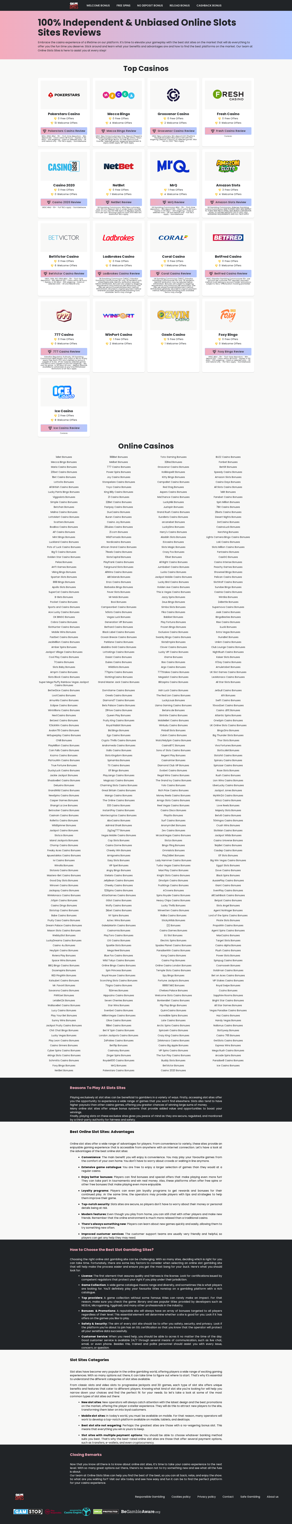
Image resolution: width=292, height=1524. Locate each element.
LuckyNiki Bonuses (173, 502)
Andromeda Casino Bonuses (118, 745)
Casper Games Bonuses (64, 800)
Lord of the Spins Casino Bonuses (228, 915)
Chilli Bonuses (64, 740)
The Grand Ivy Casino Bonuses (173, 780)
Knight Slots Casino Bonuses (173, 875)
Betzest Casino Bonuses (64, 720)
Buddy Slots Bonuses (173, 1060)
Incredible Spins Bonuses (173, 1015)
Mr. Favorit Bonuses (64, 985)
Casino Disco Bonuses (173, 810)
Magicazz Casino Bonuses (119, 780)
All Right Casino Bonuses (173, 562)
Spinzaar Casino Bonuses (228, 765)
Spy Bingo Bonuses (173, 975)
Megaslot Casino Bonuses (173, 677)
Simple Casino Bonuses (64, 502)
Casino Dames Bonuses (173, 930)
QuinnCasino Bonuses (173, 1010)
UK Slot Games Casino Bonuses (228, 672)
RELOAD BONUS (180, 5)
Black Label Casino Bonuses (119, 632)
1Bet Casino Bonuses (64, 477)
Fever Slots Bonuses (118, 592)
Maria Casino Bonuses (64, 467)
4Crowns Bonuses (173, 890)
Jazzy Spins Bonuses (173, 597)
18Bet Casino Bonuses (118, 1025)
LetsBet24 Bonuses (64, 1000)
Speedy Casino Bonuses (228, 472)
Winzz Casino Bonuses (228, 800)
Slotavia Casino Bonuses (64, 870)
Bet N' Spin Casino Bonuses (118, 1030)
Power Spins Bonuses (118, 472)
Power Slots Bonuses (228, 955)
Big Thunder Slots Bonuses (228, 735)
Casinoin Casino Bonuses (64, 815)
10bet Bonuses (173, 557)
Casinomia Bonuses (118, 930)
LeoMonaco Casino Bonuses (228, 677)
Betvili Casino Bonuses (228, 815)
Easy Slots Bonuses (119, 860)
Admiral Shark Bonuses (118, 825)
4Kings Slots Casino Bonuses (64, 1055)
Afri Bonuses (228, 695)
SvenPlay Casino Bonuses (228, 890)
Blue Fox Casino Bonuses (118, 955)
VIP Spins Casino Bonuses (173, 1050)
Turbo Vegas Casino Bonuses (173, 865)
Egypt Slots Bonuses (228, 865)
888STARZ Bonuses (173, 985)
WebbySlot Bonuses (64, 935)
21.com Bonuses (118, 532)
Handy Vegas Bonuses (228, 1020)
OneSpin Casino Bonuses (228, 720)
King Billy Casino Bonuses (118, 492)
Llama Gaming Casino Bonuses (173, 705)
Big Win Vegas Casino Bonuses (228, 860)
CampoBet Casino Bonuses (173, 482)
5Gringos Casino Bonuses (228, 820)
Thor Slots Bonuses (228, 740)
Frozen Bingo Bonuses (173, 627)
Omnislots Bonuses (173, 850)
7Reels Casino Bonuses (118, 552)
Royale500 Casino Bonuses (118, 1060)
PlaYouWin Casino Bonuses (64, 760)
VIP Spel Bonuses (118, 865)
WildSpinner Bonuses (64, 825)
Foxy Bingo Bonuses (64, 1065)
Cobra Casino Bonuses (64, 622)
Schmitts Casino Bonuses (64, 1060)
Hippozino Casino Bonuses (118, 995)
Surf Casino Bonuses (173, 820)
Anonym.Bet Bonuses (173, 825)
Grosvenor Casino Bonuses (173, 467)
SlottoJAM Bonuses (228, 750)
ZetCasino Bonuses (228, 522)
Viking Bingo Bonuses (64, 572)
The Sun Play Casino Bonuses (173, 1055)
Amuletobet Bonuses (228, 667)
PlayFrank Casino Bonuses (119, 562)
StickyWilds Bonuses (173, 920)
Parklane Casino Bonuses (118, 642)
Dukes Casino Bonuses (118, 662)
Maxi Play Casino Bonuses (173, 870)
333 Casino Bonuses (118, 805)
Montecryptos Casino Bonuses (119, 815)
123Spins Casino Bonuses (118, 890)
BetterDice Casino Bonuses (64, 690)
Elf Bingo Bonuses (118, 770)
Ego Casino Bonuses (118, 735)
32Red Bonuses (173, 462)
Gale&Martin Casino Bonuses (119, 925)
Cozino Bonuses (228, 990)
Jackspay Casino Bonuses (64, 890)
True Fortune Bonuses (64, 765)
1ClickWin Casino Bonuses (64, 725)
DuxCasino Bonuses (118, 512)
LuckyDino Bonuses (173, 527)
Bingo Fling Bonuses (173, 845)
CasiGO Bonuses (228, 557)
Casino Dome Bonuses (118, 845)
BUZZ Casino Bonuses (228, 457)
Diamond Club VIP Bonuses (173, 765)
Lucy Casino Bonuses (64, 1010)
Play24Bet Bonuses (173, 855)
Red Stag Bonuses (173, 487)
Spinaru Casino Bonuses (228, 760)
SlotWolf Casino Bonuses (228, 582)
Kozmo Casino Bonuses (64, 755)
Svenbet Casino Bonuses (118, 1010)
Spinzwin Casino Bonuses (173, 1030)
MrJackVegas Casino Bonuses (173, 835)
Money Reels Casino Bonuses (173, 795)
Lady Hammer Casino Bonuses (173, 860)
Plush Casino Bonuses (228, 950)
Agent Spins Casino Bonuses (228, 930)
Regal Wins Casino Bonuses (173, 775)
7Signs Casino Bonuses (118, 985)
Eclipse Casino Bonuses (64, 705)
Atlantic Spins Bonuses (228, 715)
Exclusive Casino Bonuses (173, 632)
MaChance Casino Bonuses (173, 497)
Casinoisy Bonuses (118, 1050)
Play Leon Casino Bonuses (64, 1040)
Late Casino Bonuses (173, 1020)
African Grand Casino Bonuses (119, 547)
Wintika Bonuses (228, 597)
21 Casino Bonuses (118, 497)
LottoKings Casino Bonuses (118, 652)
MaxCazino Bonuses (228, 935)
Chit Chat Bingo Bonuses (63, 1030)
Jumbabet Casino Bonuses (173, 567)
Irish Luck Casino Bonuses (173, 690)
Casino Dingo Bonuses (64, 905)
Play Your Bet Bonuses (64, 1015)
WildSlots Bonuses (118, 667)
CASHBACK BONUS (209, 5)
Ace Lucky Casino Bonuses (63, 612)
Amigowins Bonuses (118, 855)
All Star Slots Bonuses (228, 682)
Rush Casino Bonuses (228, 775)
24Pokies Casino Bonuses (118, 1040)
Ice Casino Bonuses (228, 1065)
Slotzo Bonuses (173, 840)
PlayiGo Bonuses (173, 815)
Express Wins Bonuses (228, 1045)
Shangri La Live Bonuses (64, 805)
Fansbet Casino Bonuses (228, 497)
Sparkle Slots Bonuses (118, 945)
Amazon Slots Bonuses (228, 477)
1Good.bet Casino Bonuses (228, 705)
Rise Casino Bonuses (228, 622)
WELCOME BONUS (98, 5)
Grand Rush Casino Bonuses (173, 512)
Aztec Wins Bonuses (118, 920)
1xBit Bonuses (228, 492)
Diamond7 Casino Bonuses (119, 700)
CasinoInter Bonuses (173, 760)
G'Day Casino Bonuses (228, 662)
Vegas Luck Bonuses (118, 617)
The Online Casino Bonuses (119, 800)
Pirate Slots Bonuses (228, 920)
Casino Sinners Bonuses (64, 1045)
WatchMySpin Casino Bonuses (173, 740)
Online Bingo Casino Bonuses (119, 965)
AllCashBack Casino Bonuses (228, 895)
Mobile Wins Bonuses (64, 632)
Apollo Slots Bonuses (64, 587)
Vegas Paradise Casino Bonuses (228, 1010)
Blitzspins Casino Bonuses (173, 682)
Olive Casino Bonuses (118, 1020)
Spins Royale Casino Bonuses (173, 895)
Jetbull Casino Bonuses (228, 690)
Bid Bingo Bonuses (118, 730)
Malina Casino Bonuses (64, 512)
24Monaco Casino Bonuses (173, 1040)
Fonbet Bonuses (228, 462)
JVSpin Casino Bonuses (64, 900)
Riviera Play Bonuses (64, 955)
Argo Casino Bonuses (173, 667)
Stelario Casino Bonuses (119, 875)
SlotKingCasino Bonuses (119, 677)
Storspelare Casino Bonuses (118, 482)
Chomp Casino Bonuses (64, 845)
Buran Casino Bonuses (119, 517)
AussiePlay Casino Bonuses (228, 880)
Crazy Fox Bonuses (173, 552)
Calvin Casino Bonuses (173, 735)
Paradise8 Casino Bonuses (228, 1060)
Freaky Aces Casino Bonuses (64, 850)
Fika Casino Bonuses (173, 612)
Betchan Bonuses (64, 507)
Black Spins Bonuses (228, 875)
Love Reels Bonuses (228, 805)
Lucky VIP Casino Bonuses (173, 652)
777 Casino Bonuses (119, 467)
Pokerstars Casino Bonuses (118, 1070)
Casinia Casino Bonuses (228, 592)
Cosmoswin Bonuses (228, 965)
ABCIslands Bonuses (118, 577)
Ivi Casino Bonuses (64, 860)
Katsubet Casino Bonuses (64, 980)
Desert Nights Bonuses (228, 517)
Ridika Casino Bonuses (173, 915)
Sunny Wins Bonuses (64, 1020)
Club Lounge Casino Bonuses (228, 647)
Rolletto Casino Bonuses (64, 820)
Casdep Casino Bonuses (228, 850)
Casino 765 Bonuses (228, 1035)
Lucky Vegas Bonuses (63, 1035)
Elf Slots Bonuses (228, 855)
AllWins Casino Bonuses (118, 572)
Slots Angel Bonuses (228, 905)
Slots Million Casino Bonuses (228, 547)
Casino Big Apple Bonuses (173, 1045)
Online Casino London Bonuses (173, 965)
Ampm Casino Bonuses (64, 672)
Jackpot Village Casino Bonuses (63, 652)
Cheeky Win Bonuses (118, 850)
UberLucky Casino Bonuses (228, 785)
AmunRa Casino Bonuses (64, 700)
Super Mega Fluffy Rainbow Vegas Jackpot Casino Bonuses (64, 683)
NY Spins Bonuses (118, 915)
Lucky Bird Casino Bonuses (173, 582)
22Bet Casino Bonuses (119, 502)
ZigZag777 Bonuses (118, 830)
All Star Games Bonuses (228, 1005)
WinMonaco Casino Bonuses (64, 895)
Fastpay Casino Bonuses (118, 507)
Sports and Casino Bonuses (64, 607)
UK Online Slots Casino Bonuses (228, 725)
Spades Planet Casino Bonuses (173, 945)
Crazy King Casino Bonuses (173, 1035)
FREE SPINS (123, 5)
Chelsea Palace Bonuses (173, 990)
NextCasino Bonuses (64, 715)
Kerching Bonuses (228, 532)
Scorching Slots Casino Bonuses (118, 980)
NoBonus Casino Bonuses (228, 1025)
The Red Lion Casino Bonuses (173, 695)
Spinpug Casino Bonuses (228, 960)
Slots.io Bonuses (64, 835)
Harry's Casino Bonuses (173, 532)
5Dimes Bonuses (118, 990)
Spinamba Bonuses (118, 760)
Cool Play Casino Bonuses (64, 657)
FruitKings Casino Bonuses (173, 885)
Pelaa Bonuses (63, 562)
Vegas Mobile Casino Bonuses (118, 835)
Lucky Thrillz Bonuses (173, 905)
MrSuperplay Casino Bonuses (64, 735)
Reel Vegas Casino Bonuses (173, 805)
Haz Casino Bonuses (228, 1015)
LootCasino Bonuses (64, 695)
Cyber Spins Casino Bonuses (63, 1050)
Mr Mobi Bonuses (118, 597)
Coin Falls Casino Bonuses (64, 750)
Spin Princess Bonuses (118, 970)
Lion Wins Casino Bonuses (228, 780)
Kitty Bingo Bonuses (173, 477)
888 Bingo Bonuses (64, 582)
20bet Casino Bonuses (64, 472)
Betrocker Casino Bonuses (64, 810)
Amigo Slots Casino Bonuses (173, 800)
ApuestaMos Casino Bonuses (64, 855)
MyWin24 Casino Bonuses (228, 795)
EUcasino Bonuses (173, 542)
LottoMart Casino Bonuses (63, 517)
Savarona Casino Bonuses (64, 990)
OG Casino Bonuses (118, 940)
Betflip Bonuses (119, 1045)
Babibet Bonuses (173, 617)
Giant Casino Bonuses (228, 885)
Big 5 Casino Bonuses (64, 552)
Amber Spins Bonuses (64, 647)
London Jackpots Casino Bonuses (118, 1035)
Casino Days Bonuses (228, 482)
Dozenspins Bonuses (64, 970)
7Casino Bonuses (64, 662)
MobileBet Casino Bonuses (173, 720)
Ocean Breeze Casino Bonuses (119, 637)
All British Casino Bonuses (64, 487)
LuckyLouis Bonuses (173, 700)
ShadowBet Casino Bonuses (64, 780)
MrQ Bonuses (118, 1065)
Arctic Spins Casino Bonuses (173, 1025)
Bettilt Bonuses (228, 467)
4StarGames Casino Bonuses (119, 895)
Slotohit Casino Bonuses (228, 755)
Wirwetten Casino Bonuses (173, 910)
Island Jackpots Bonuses (64, 840)
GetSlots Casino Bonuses (228, 1040)
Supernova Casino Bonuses (228, 607)
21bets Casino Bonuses (228, 512)
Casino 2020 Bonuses (173, 1070)
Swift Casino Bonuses (228, 700)
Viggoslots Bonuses (64, 497)
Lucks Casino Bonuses (173, 572)
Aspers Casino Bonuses (173, 492)
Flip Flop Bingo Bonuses (173, 1005)
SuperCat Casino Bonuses (64, 592)
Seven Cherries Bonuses (119, 1000)
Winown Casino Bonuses (64, 885)
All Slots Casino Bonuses (228, 487)
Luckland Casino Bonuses (64, 542)
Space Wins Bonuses (64, 960)
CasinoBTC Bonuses (173, 745)
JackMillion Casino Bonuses (64, 642)
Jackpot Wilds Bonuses (228, 835)
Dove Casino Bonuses (228, 870)
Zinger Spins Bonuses (118, 1055)
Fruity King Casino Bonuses (118, 720)
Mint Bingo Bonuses (64, 537)
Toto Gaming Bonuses (173, 457)
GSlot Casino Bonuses (118, 900)
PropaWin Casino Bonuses (228, 925)
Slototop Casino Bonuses (64, 910)
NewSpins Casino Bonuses (64, 795)
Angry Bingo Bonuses (118, 870)
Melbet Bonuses (118, 462)
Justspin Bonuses (173, 507)
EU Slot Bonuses (173, 935)
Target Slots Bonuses (228, 940)
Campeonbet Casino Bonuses (118, 607)
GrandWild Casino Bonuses (64, 790)
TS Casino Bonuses (119, 765)
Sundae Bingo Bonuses (228, 587)
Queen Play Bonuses (119, 715)
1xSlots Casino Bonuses (118, 612)
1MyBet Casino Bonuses (228, 845)
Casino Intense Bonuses (228, 562)
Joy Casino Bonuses (118, 477)
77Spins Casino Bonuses (118, 672)
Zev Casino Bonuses (173, 830)
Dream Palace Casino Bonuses (64, 925)
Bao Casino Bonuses (173, 662)
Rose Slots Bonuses (228, 770)
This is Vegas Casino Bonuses (173, 592)
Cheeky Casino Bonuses (119, 885)
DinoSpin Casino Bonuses (173, 880)
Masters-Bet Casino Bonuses (64, 875)
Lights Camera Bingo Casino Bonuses (228, 537)
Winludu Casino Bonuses (173, 725)
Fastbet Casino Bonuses (64, 637)
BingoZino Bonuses (228, 730)
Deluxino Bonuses (64, 785)
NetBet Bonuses (64, 1070)
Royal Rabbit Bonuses (118, 725)
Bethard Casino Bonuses (118, 627)
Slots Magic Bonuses (173, 547)
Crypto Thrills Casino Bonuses (118, 740)
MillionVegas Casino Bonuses (119, 1015)
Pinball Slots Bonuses (173, 730)
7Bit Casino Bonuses (228, 507)
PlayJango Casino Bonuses (118, 775)
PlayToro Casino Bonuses (118, 935)
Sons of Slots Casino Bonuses (173, 750)
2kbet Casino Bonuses (119, 910)
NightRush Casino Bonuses (228, 652)
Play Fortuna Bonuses (173, 622)
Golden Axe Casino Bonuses (173, 587)
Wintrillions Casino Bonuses (64, 710)
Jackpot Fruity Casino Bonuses (64, 1025)
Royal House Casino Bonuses (118, 975)
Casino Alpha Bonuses (228, 945)
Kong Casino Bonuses (173, 955)
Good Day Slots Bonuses (64, 880)
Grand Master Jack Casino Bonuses (118, 682)
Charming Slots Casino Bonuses (118, 785)
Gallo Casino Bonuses (118, 750)
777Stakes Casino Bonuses (173, 672)
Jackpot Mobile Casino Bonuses (173, 577)
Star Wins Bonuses (118, 1005)
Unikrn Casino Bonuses (228, 642)
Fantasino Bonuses (228, 552)
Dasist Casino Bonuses (118, 657)
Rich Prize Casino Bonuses (173, 790)
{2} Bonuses (173, 925)
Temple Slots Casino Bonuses (173, 970)
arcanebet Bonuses (173, 522)
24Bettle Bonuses (228, 602)
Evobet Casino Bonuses (173, 770)
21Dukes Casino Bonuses (118, 527)
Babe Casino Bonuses (64, 915)
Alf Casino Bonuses (64, 532)
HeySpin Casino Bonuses (64, 950)
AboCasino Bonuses (118, 820)
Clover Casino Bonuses (173, 647)
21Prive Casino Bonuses (118, 710)
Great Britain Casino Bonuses (119, 790)
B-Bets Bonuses (64, 597)
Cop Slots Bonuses (118, 840)
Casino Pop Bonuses (173, 960)
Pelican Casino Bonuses (228, 577)
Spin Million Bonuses (228, 502)
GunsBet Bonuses (228, 637)
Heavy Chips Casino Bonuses (173, 900)
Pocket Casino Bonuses (64, 602)
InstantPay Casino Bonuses (119, 810)
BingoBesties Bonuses (228, 617)
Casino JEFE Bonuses (228, 710)
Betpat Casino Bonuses (228, 900)
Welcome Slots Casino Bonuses (173, 995)
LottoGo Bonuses (64, 482)
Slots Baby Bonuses (64, 667)
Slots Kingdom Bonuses (118, 755)
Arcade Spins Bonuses (228, 1055)
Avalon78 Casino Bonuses (64, 730)
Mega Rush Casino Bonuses (228, 1050)
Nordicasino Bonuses (119, 542)
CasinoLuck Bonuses (228, 527)
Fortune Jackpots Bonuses (173, 980)
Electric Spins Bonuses (173, 940)
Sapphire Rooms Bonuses (228, 995)
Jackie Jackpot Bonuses (64, 775)
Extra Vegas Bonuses (228, 632)
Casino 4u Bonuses (64, 945)
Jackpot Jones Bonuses (228, 790)
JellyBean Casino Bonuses (119, 880)
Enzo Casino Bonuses (118, 582)
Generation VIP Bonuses (119, 622)
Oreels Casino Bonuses (118, 695)
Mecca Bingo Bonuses (64, 462)
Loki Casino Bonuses (228, 542)
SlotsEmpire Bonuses (173, 642)
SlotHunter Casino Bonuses (64, 627)
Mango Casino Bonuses (118, 795)
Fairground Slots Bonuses (118, 567)
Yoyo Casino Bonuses (118, 487)
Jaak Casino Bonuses (228, 612)
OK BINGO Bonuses (64, 617)
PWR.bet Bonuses (64, 995)
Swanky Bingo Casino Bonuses (173, 637)
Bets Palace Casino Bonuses (118, 705)
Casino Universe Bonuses (228, 840)
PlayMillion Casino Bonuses (63, 745)
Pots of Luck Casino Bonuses (64, 547)
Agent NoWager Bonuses (228, 910)
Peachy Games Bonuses (228, 567)
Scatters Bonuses (64, 522)
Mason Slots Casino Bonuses (64, 930)
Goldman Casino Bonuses (228, 970)
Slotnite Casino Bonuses (173, 715)
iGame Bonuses (173, 657)
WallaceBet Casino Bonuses (64, 1005)
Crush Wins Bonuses (228, 825)
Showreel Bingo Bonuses (228, 572)
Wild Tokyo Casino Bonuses (119, 960)
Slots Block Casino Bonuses (64, 677)
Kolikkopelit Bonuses (173, 472)
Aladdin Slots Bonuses (173, 537)
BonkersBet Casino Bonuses (173, 1000)
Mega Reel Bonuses (118, 950)
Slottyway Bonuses (228, 1030)
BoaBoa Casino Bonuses (64, 527)
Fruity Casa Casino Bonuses (64, 920)
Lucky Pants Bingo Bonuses (64, 492)
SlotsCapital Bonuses (118, 557)
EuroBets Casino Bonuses (173, 517)
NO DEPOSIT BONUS (150, 5)
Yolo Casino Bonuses (173, 785)
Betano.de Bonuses (173, 710)
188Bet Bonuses (119, 457)
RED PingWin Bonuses (64, 975)
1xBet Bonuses (64, 457)
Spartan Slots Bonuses (64, 577)
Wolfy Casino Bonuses (119, 905)
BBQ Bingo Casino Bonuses (63, 965)
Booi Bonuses (118, 602)
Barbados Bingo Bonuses (118, 587)
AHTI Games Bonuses (64, 567)
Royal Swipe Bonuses (228, 985)
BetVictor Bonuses (173, 1065)
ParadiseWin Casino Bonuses (173, 950)
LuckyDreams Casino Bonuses (63, 940)
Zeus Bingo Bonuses (173, 602)
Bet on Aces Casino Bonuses (228, 975)
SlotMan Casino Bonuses (228, 830)
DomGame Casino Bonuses (118, 690)
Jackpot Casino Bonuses (64, 830)
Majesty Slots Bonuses (228, 810)
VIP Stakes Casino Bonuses (228, 980)
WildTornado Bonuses (118, 537)
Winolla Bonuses (63, 865)
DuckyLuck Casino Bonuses (64, 770)
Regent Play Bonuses (173, 755)
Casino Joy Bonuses (118, 522)
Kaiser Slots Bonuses (228, 657)
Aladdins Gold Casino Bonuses (118, 647)
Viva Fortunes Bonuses (228, 745)
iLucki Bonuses (228, 627)
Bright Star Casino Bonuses (228, 1000)
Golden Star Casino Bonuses (63, 557)
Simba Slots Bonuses (173, 607)
